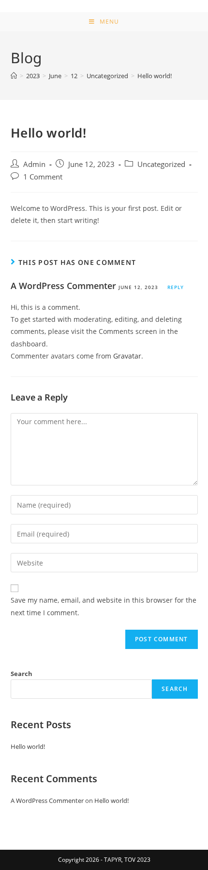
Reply (175, 287)
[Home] (14, 75)
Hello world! (28, 746)
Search (21, 673)
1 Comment (42, 176)
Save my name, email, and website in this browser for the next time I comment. (103, 606)
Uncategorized (161, 164)
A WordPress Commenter (63, 285)
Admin (34, 164)
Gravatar (127, 355)
